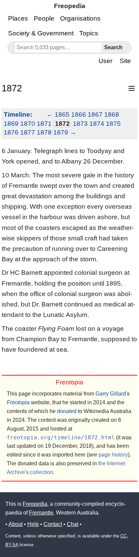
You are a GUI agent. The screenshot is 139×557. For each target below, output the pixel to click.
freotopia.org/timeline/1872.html (61, 437)
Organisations (80, 18)
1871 (44, 123)
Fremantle (41, 513)
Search (113, 47)
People (44, 18)
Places (18, 18)
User (105, 60)
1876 (11, 132)
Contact (53, 524)
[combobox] (58, 47)
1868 (111, 114)
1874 (96, 123)
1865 (62, 114)
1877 (27, 132)
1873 (80, 123)
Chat (72, 524)
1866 (78, 114)
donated (67, 411)
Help (33, 524)
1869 (11, 123)
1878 (44, 132)
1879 (60, 132)
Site (125, 60)
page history (113, 455)
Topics (88, 33)
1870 (27, 123)
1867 (95, 114)
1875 (113, 123)
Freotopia (18, 402)
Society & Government (41, 33)
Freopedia (35, 504)
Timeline (17, 114)
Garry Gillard (110, 394)
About (15, 524)
